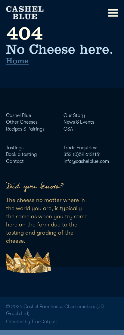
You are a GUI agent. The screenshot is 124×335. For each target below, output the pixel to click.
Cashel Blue (18, 115)
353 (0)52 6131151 (82, 154)
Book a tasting (21, 154)
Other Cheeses (22, 122)
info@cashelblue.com (86, 161)
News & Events (79, 122)
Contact (15, 161)
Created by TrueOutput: (31, 321)
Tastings (14, 147)
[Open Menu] (113, 13)
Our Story (74, 115)
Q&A (68, 129)
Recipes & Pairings (25, 129)
